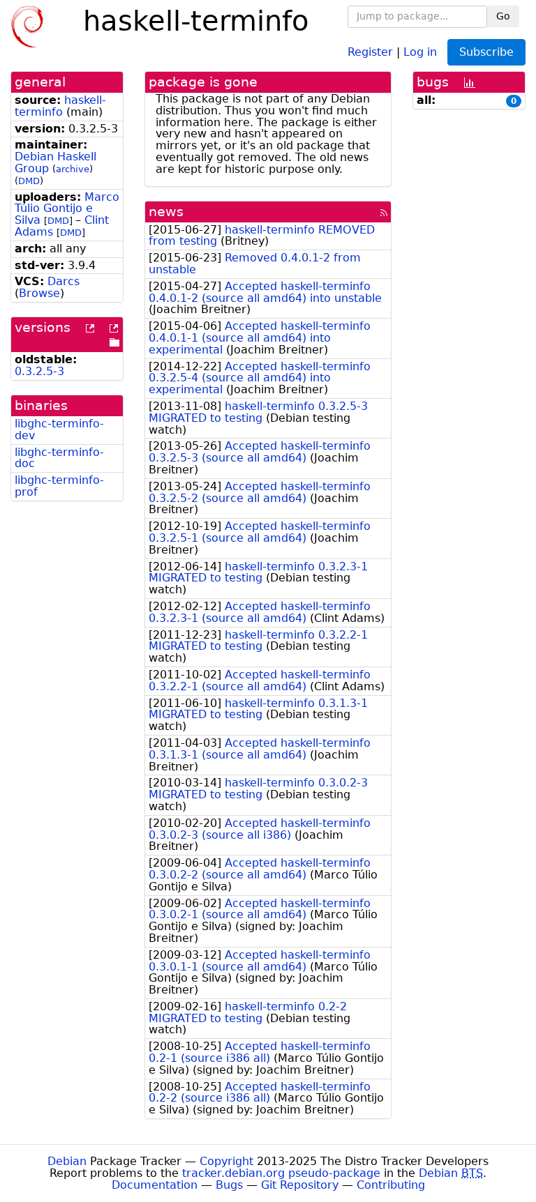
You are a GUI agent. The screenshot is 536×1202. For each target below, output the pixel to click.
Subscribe (486, 52)
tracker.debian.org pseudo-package (281, 1173)
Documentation (155, 1185)
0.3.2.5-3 (39, 371)
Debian (67, 1161)
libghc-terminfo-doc (59, 458)
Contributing (391, 1185)
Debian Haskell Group (55, 162)
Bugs (229, 1185)
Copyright (226, 1161)
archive (72, 169)
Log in (420, 51)
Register (370, 51)
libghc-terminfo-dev (59, 429)
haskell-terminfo (60, 106)
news (166, 212)
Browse (39, 293)
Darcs (63, 281)
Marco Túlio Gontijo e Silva (67, 208)
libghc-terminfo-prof (59, 486)
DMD (29, 181)
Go (503, 16)
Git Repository (299, 1185)
